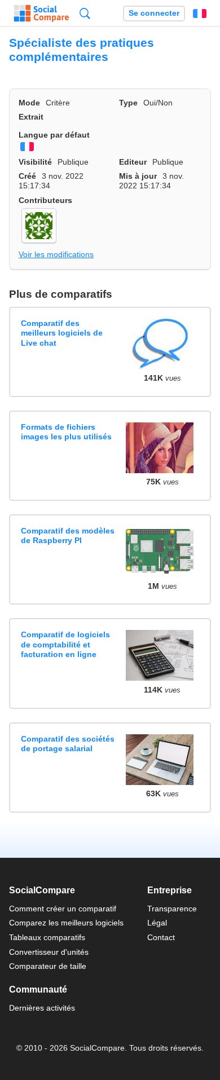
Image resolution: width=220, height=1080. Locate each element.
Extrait (31, 116)
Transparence (172, 908)
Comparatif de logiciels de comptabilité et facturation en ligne (65, 644)
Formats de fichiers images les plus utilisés (66, 431)
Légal (157, 922)
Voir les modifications (56, 254)
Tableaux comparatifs (47, 937)
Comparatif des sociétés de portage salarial (68, 743)
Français (199, 13)
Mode (29, 102)
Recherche (85, 13)
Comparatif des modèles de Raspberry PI (68, 535)
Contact (161, 937)
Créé (27, 175)
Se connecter (154, 13)
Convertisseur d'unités (49, 951)
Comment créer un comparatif (62, 908)
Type (128, 102)
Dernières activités (42, 1007)
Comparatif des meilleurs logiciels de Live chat (62, 333)
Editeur (133, 161)
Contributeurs (45, 200)
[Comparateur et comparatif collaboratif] (41, 13)
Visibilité (35, 161)
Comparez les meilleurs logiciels (66, 922)
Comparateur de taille (47, 966)
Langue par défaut (54, 134)
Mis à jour (138, 175)
